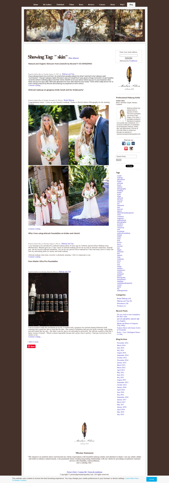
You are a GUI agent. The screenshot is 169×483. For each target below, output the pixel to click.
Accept (151, 479)
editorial (120, 198)
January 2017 (121, 400)
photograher (121, 278)
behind (119, 235)
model (119, 176)
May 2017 (120, 405)
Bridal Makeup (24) (124, 298)
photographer (121, 222)
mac (118, 265)
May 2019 (120, 412)
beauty (119, 192)
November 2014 (122, 360)
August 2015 (121, 380)
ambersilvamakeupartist (125, 213)
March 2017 (121, 402)
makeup (120, 178)
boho (119, 239)
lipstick (119, 255)
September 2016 (122, 397)
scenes (119, 285)
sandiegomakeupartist (124, 283)
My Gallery (47, 5)
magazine (120, 218)
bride (119, 194)
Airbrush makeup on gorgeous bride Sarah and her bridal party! (56, 90)
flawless (120, 200)
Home (36, 5)
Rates (81, 5)
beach (119, 185)
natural (119, 202)
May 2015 (120, 372)
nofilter (119, 272)
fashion (119, 187)
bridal (119, 181)
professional (121, 279)
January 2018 (121, 407)
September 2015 (122, 382)
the (118, 289)
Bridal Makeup (69, 100)
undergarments (122, 290)
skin (118, 207)
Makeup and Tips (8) (124, 301)
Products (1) (121, 306)
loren (119, 261)
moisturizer (121, 270)
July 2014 (120, 350)
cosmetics (120, 216)
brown (119, 242)
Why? (122, 5)
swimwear (120, 228)
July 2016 (120, 395)
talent (119, 287)
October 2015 (122, 385)
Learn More (129, 478)
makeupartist (121, 220)
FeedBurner (133, 61)
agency (119, 211)
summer (120, 226)
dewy (119, 244)
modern (119, 268)
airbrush (120, 183)
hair (118, 248)
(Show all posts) (74, 58)
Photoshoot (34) (122, 303)
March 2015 (121, 365)
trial (118, 229)
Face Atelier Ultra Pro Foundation (43, 261)
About (112, 5)
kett (118, 253)
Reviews (91, 5)
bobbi (119, 237)
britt (118, 241)
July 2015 (120, 377)
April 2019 (121, 409)
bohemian (120, 205)
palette (119, 276)
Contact (102, 5)
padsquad (120, 274)
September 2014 (122, 355)
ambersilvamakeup (123, 233)
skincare (120, 209)
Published (60, 5)
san (118, 203)
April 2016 (121, 390)
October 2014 (122, 358)
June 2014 (120, 348)
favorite (120, 246)
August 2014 (121, 353)
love (118, 263)
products (120, 224)
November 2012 (122, 343)
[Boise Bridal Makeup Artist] (84, 25)
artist (119, 215)
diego (119, 196)
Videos (71, 5)
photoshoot (121, 179)
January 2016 (121, 387)
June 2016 (120, 392)
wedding (120, 191)
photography (121, 189)
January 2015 (121, 363)
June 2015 (120, 375)
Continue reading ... (35, 85)
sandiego (120, 281)
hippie (119, 250)
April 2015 (121, 370)
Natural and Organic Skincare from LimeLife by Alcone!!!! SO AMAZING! (60, 64)
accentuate (120, 231)
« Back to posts (33, 342)
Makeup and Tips (68, 74)
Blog (131, 5)
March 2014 (121, 345)
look (118, 257)
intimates (120, 252)
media (119, 266)
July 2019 (120, 414)
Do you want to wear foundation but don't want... (128, 315)
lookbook (120, 259)
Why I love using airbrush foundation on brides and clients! (54, 233)
